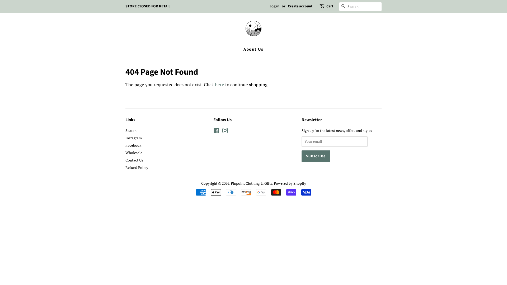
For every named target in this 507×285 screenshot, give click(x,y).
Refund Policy (136, 167)
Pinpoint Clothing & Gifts (251, 183)
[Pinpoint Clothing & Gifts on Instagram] (225, 131)
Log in (274, 6)
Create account (300, 6)
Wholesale (133, 152)
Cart (329, 6)
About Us (253, 49)
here (219, 85)
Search (131, 130)
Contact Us (134, 160)
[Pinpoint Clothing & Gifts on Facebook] (216, 131)
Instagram (133, 137)
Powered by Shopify (290, 183)
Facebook (133, 145)
